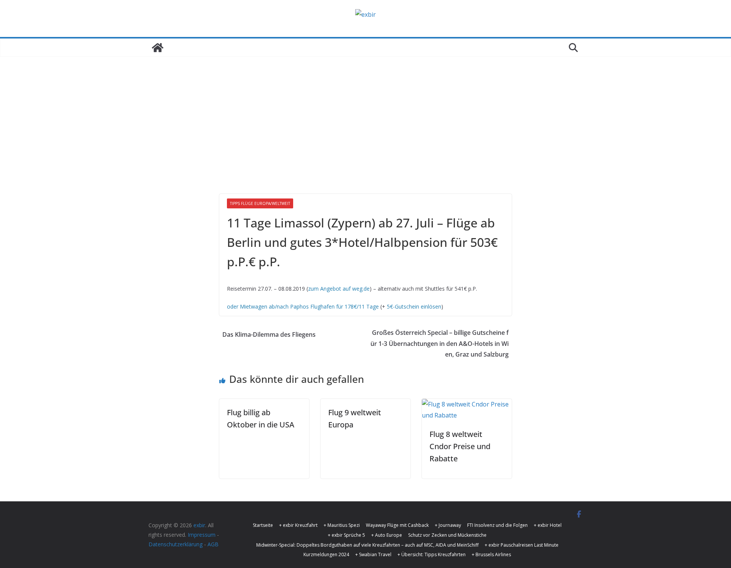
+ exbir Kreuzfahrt (298, 525)
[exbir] (157, 47)
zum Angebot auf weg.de (339, 288)
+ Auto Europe (386, 535)
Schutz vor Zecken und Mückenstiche (447, 535)
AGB (213, 544)
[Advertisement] (365, 114)
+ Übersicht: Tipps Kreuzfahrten (431, 554)
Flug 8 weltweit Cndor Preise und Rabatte (459, 446)
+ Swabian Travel (373, 554)
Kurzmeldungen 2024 (326, 554)
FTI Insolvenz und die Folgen (497, 525)
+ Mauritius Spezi (342, 525)
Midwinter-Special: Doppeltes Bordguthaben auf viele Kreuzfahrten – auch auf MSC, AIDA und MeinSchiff (367, 545)
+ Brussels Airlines (491, 554)
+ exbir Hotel (548, 525)
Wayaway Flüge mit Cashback (397, 525)
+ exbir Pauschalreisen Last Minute (522, 545)
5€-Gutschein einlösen (414, 306)
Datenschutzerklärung (175, 544)
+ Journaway (448, 525)
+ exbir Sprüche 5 (346, 535)
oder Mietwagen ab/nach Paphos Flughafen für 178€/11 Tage (303, 306)
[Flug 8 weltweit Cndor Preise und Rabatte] (467, 404)
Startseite (263, 525)
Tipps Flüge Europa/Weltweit (260, 203)
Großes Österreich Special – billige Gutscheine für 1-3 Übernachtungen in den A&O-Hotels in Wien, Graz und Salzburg (439, 343)
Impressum (201, 534)
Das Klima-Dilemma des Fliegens (269, 334)
